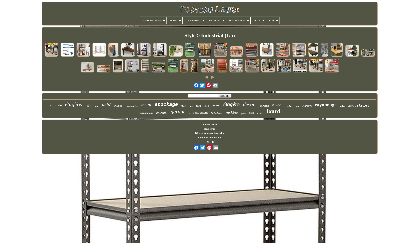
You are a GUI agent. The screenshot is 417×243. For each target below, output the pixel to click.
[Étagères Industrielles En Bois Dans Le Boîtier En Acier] (368, 53)
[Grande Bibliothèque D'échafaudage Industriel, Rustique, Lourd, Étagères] (252, 50)
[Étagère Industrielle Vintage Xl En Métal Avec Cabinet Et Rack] (83, 50)
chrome (264, 105)
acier (216, 105)
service (260, 113)
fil (189, 114)
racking (232, 112)
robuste (56, 105)
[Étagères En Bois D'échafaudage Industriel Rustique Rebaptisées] (87, 67)
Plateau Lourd (209, 124)
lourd (273, 111)
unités (290, 106)
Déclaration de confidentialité (209, 133)
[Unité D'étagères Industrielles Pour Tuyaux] (158, 67)
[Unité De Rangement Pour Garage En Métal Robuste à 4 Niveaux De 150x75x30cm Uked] (67, 50)
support (307, 105)
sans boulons (146, 113)
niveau (278, 104)
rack (198, 105)
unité (106, 104)
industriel (358, 105)
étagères (74, 104)
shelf (206, 106)
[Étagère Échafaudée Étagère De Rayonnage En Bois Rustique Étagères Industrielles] (266, 50)
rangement (200, 112)
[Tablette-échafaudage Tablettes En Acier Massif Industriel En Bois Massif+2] (313, 50)
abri (89, 105)
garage (178, 111)
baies (297, 106)
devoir (249, 104)
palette (118, 105)
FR (212, 142)
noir (97, 106)
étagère (231, 104)
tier (191, 106)
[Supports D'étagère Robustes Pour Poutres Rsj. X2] (114, 50)
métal (146, 104)
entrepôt (161, 112)
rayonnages (132, 106)
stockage (166, 104)
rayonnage (326, 104)
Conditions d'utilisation (209, 137)
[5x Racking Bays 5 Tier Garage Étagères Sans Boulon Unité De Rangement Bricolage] (300, 66)
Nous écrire (209, 129)
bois (251, 112)
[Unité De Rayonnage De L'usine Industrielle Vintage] (118, 66)
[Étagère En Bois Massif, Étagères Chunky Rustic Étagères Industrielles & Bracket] (337, 50)
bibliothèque (217, 113)
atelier (342, 106)
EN (207, 142)
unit (183, 105)
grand (243, 114)
